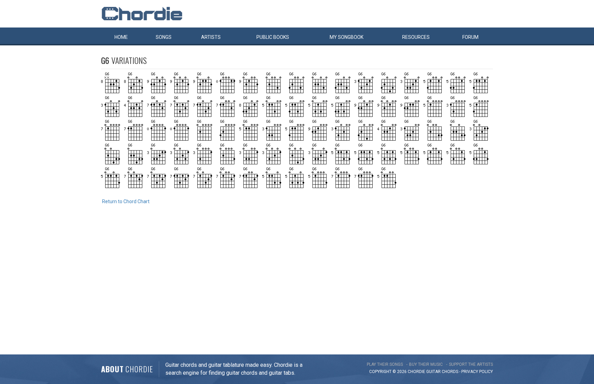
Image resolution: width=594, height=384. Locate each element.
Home (121, 37)
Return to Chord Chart (126, 201)
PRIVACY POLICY (477, 371)
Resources (416, 37)
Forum (470, 37)
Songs (164, 37)
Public (272, 37)
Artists (211, 37)
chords (450, 371)
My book (346, 37)
